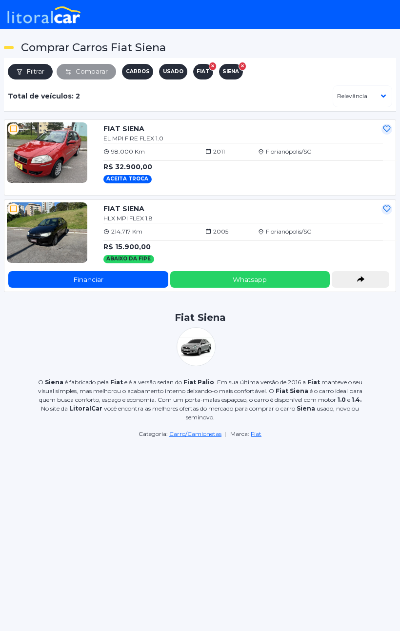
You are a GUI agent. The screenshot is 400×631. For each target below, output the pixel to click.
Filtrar (35, 71)
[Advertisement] (200, 507)
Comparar (92, 71)
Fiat (256, 433)
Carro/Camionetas (195, 433)
